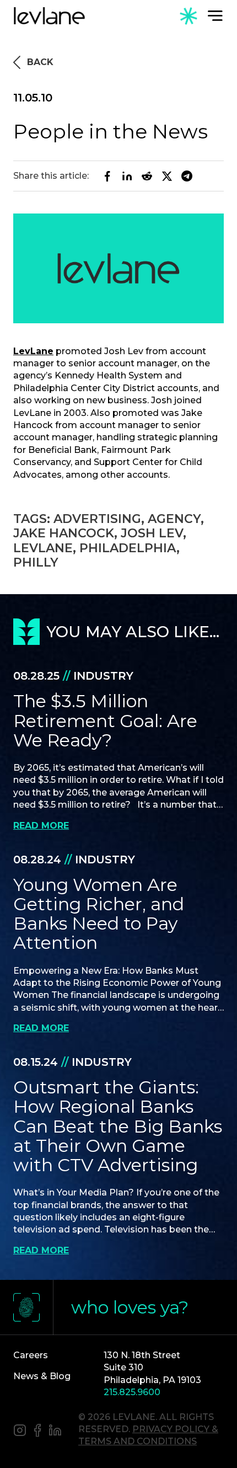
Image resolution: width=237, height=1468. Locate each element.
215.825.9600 (132, 1392)
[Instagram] (19, 1431)
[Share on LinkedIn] (127, 176)
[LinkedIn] (55, 1431)
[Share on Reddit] (147, 176)
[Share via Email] (186, 176)
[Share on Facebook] (107, 176)
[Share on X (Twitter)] (167, 176)
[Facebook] (37, 1431)
